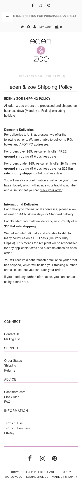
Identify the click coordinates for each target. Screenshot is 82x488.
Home (20, 75)
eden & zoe (46, 472)
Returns (9, 370)
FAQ (7, 401)
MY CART (50, 27)
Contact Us (11, 334)
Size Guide (11, 397)
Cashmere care (15, 392)
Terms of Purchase (17, 428)
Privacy (9, 433)
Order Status (13, 360)
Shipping (10, 365)
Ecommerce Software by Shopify (51, 476)
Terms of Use (13, 423)
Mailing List (12, 339)
